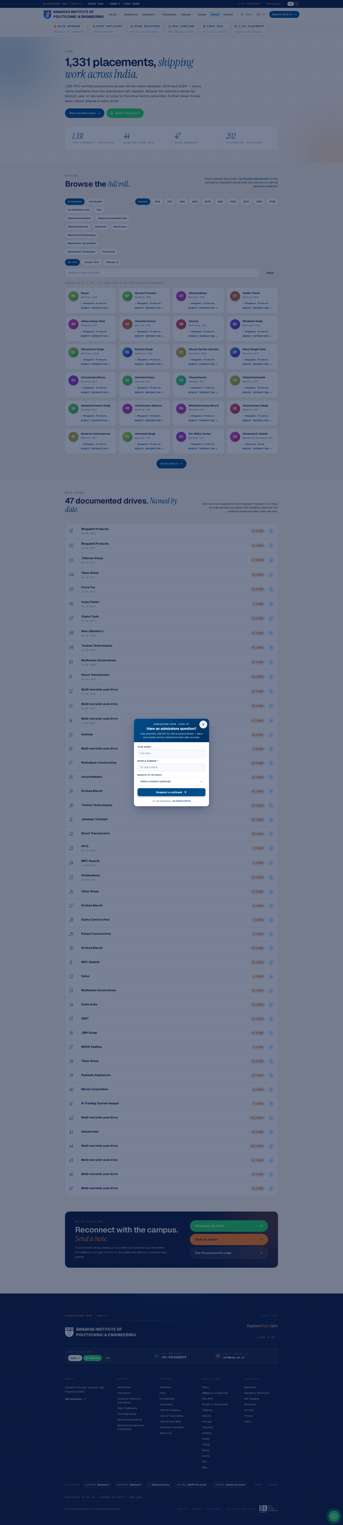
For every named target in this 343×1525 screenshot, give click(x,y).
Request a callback (169, 792)
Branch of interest (150, 775)
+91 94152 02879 (181, 801)
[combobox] (171, 781)
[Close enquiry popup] (203, 724)
